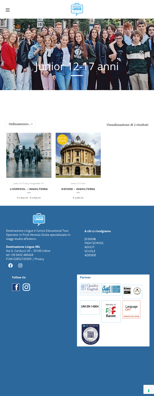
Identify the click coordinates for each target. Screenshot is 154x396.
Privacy (39, 259)
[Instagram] (20, 265)
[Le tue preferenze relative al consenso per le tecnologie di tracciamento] (149, 391)
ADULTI (89, 247)
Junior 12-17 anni (21, 183)
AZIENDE (90, 255)
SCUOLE (90, 251)
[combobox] (21, 124)
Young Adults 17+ (36, 183)
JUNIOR (90, 239)
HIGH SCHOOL (94, 243)
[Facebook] (10, 265)
